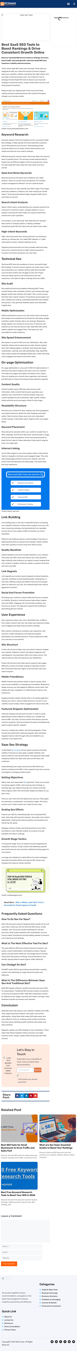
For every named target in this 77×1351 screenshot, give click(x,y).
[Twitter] (65, 1341)
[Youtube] (52, 1341)
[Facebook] (73, 1341)
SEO (24, 782)
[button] (68, 4)
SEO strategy (16, 750)
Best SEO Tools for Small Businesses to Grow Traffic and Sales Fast (17, 1148)
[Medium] (69, 1341)
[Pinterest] (60, 1341)
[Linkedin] (56, 1341)
